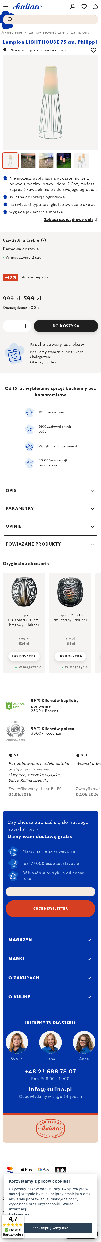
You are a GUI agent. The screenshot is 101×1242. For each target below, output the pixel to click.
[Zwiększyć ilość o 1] (25, 326)
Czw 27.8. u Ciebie (21, 240)
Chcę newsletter (50, 908)
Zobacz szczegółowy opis (68, 220)
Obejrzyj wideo (43, 362)
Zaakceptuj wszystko (50, 1228)
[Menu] (5, 6)
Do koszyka (66, 326)
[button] (24, 652)
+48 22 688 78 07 (50, 1072)
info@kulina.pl (50, 1089)
